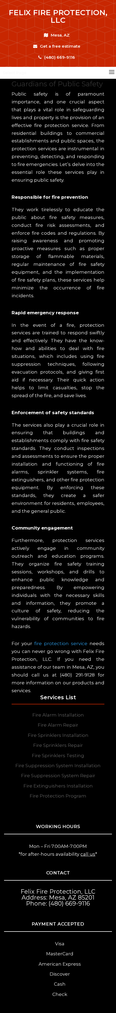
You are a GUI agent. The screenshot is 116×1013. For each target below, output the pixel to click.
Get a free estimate (60, 46)
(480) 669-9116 (59, 57)
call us (87, 854)
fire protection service (60, 643)
